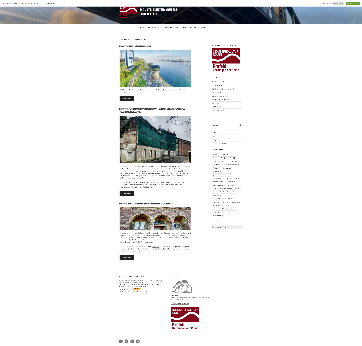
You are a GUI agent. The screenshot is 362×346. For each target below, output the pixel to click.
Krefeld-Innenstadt (218, 82)
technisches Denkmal (221, 205)
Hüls (236, 178)
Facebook (215, 133)
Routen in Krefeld (154, 27)
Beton (226, 154)
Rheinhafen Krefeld (218, 96)
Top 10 (214, 103)
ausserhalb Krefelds (218, 110)
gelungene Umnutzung (222, 175)
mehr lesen (127, 98)
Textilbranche (218, 209)
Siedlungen (235, 202)
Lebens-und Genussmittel (222, 188)
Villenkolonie (218, 216)
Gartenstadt (227, 168)
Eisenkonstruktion (232, 165)
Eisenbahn (217, 165)
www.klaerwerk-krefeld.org (180, 304)
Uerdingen (215, 92)
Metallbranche (218, 192)
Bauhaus (216, 154)
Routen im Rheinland (171, 27)
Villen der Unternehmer (221, 212)
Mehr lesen (327, 3)
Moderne (230, 192)
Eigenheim (232, 161)
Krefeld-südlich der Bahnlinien (221, 89)
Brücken (231, 158)
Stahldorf (155, 247)
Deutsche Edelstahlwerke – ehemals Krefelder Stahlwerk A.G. (146, 203)
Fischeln (216, 168)
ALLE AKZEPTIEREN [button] (353, 3)
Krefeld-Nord (216, 85)
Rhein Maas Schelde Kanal (222, 199)
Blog (184, 27)
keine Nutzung (219, 185)
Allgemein (215, 107)
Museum (217, 195)
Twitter (214, 136)
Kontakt (203, 27)
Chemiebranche (219, 161)
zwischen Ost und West (219, 99)
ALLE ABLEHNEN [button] (338, 3)
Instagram (215, 140)
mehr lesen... (144, 291)
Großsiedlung (218, 178)
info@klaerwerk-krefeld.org (194, 299)
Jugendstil (230, 182)
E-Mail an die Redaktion (219, 143)
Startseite (141, 27)
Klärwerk (230, 185)
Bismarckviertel (219, 158)
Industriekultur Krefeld (159, 10)
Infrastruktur (218, 182)
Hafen (229, 178)
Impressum (193, 27)
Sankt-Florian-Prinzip (220, 202)
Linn (236, 188)
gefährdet (217, 171)
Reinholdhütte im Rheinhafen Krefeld (135, 46)
